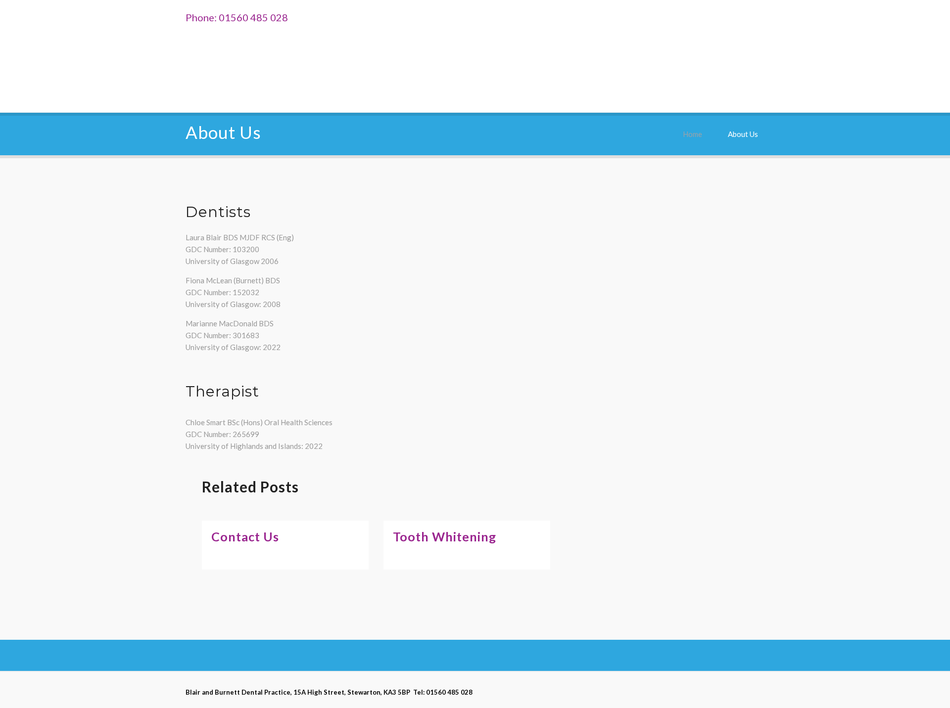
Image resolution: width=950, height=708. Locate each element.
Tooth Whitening (444, 536)
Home (692, 134)
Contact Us (245, 536)
